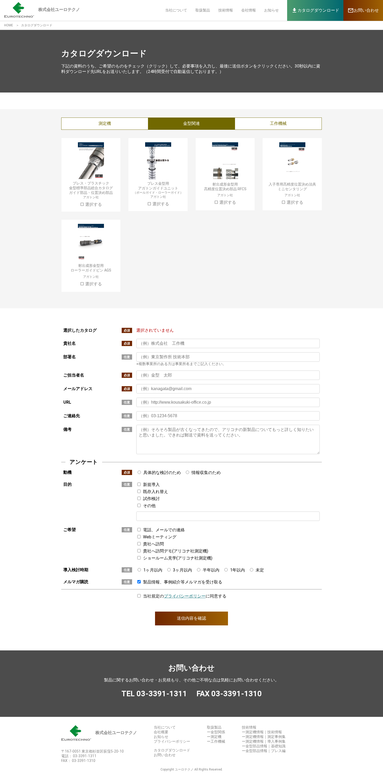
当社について (176, 10)
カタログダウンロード (172, 750)
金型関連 (191, 123)
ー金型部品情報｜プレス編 (264, 751)
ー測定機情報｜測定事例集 (264, 737)
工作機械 (278, 123)
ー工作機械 (216, 741)
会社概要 (161, 732)
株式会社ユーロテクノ (116, 732)
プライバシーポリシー (185, 596)
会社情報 (248, 10)
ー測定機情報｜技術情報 (262, 732)
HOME (8, 25)
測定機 (104, 123)
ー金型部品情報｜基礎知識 (264, 746)
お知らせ (271, 10)
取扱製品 (202, 10)
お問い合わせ (165, 755)
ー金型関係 (216, 732)
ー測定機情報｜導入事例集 (264, 741)
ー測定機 (214, 737)
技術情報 (225, 10)
